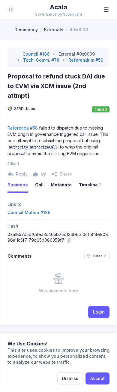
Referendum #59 (85, 60)
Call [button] (39, 184)
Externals (53, 29)
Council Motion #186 (29, 212)
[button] (106, 9)
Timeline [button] (90, 184)
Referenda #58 (23, 127)
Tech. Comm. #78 (41, 60)
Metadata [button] (61, 184)
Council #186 (36, 54)
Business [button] (18, 184)
